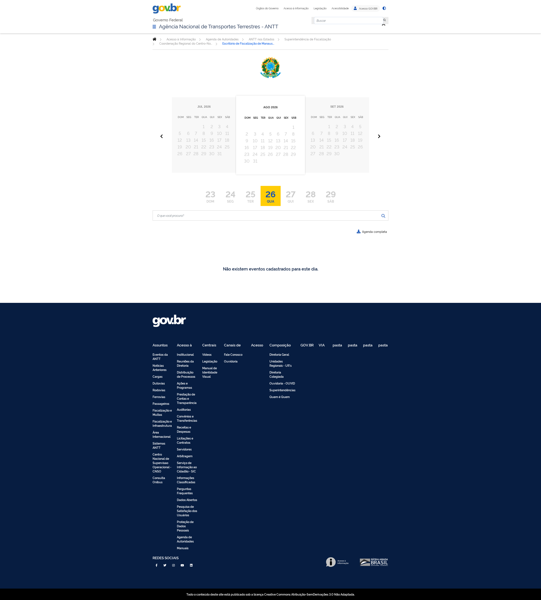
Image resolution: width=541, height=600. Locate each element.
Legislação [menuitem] (209, 361)
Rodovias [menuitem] (159, 390)
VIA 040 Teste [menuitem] (323, 345)
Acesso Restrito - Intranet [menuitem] (257, 345)
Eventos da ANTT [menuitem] (160, 356)
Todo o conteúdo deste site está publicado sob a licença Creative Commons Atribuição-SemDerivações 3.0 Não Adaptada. (270, 594)
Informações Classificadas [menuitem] (186, 480)
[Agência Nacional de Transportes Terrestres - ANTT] (154, 39)
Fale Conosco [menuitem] (233, 354)
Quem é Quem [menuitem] (279, 397)
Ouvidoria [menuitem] (231, 361)
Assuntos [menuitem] (160, 345)
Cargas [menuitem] (158, 376)
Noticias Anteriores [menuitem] (160, 367)
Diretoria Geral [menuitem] (279, 354)
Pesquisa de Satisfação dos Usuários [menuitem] (187, 510)
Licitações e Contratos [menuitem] (185, 440)
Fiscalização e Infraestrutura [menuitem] (162, 423)
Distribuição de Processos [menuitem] (186, 374)
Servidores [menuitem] (184, 449)
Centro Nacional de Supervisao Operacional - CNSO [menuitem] (162, 462)
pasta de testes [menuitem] (338, 345)
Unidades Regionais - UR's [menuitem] (280, 363)
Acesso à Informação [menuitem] (187, 345)
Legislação (320, 8)
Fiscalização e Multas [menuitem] (162, 412)
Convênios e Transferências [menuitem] (187, 418)
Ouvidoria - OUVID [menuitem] (282, 383)
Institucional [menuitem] (185, 354)
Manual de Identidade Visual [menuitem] (209, 372)
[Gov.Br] (167, 8)
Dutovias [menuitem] (159, 383)
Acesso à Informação (296, 8)
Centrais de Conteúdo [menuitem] (210, 345)
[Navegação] (154, 26)
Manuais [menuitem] (183, 548)
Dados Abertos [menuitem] (187, 500)
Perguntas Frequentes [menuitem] (185, 491)
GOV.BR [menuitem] (307, 345)
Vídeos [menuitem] (207, 354)
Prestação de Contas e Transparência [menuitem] (187, 398)
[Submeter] (383, 215)
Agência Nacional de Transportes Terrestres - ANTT (218, 26)
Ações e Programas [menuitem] (184, 385)
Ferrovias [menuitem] (159, 397)
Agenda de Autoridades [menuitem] (185, 539)
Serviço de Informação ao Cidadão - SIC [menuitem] (187, 467)
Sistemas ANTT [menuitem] (159, 445)
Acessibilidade (340, 8)
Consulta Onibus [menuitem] (159, 480)
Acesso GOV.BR (367, 8)
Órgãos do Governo (267, 8)
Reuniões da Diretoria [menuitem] (185, 363)
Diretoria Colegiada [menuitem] (276, 374)
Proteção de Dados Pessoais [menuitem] (185, 526)
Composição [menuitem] (280, 345)
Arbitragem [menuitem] (185, 456)
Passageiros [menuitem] (161, 403)
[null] (384, 20)
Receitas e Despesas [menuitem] (184, 429)
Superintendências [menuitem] (282, 390)
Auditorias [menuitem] (184, 409)
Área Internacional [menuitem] (162, 434)
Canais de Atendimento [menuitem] (235, 345)
